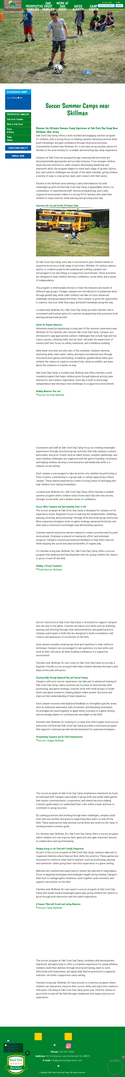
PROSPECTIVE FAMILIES (33, 7)
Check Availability (106, 6)
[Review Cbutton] (16, 1065)
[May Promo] (115, 1067)
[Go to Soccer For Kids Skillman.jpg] (72, 417)
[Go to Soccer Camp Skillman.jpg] (72, 930)
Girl (21, 98)
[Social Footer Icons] (59, 1045)
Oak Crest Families (48, 6)
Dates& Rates (78, 7)
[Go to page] (62, 1068)
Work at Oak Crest (62, 6)
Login (118, 2)
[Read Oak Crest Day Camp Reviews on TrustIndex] (13, 1048)
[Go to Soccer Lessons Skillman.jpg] (72, 231)
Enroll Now (18, 156)
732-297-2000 (107, 2)
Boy (15, 98)
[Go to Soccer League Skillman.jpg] (72, 762)
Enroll (119, 6)
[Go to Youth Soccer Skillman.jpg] (72, 591)
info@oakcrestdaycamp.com (66, 1060)
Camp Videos (93, 7)
